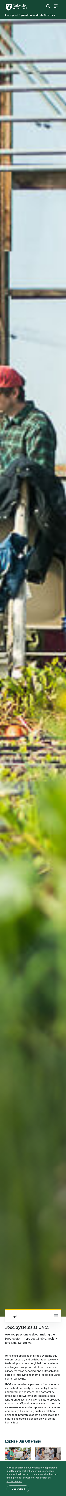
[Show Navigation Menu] (56, 6)
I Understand (18, 1489)
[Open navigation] (55, 1316)
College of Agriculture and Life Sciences (30, 15)
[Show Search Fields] (48, 6)
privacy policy (14, 1481)
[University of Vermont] (16, 10)
